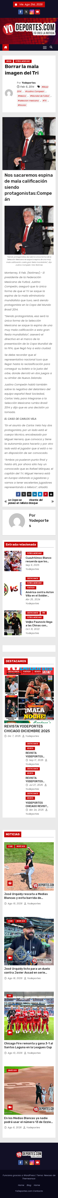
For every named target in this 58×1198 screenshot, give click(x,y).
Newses (48, 1175)
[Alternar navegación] (44, 47)
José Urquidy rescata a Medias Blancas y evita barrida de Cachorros (26, 898)
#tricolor (22, 105)
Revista (38, 671)
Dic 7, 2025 (14, 736)
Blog (29, 1185)
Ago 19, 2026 (15, 903)
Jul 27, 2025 (36, 785)
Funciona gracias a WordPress (19, 1175)
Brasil (8, 61)
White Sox (21, 846)
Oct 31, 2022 (33, 629)
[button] (52, 47)
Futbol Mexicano (22, 61)
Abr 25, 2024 (33, 599)
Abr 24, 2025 (37, 809)
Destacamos (32, 578)
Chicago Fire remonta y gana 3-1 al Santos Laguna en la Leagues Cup (28, 1045)
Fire (43, 613)
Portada (31, 587)
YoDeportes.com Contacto (29, 1191)
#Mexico (22, 96)
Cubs (10, 846)
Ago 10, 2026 (15, 1053)
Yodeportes (29, 82)
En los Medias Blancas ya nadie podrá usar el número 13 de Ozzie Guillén (27, 1122)
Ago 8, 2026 (15, 1127)
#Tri (44, 100)
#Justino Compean (34, 91)
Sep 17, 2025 (36, 760)
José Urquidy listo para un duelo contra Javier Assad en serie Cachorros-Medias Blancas (27, 972)
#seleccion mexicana (28, 100)
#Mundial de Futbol (39, 96)
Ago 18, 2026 (15, 978)
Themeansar (28, 1178)
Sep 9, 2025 (32, 565)
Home (21, 1185)
